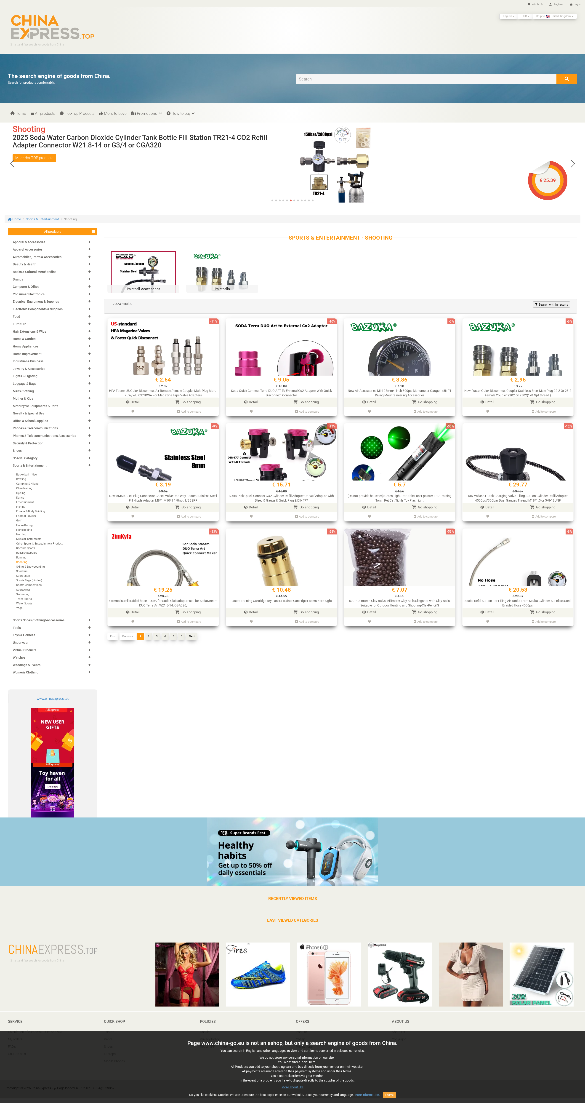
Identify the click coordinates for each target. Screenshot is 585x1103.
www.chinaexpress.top (53, 698)
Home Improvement (27, 354)
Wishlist (536, 4)
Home (20, 113)
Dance (20, 497)
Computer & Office (26, 286)
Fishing (20, 506)
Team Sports (24, 599)
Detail (135, 402)
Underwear (21, 642)
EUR (524, 16)
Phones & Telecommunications (35, 428)
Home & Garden (24, 339)
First (113, 636)
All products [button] (52, 231)
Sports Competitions (29, 585)
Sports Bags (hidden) (29, 580)
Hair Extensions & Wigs (29, 331)
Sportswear (23, 589)
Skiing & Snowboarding (30, 566)
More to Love (115, 113)
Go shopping (191, 402)
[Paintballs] (222, 283)
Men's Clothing (23, 391)
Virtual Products (24, 650)
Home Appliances (25, 346)
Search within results (553, 304)
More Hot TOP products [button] (34, 158)
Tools (17, 628)
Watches (19, 657)
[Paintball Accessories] (143, 283)
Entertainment (25, 502)
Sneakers (21, 571)
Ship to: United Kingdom (554, 16)
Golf (18, 520)
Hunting (21, 534)
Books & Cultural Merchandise (34, 272)
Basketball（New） (28, 474)
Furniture (19, 324)
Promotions (147, 113)
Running (21, 557)
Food (16, 316)
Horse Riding (24, 529)
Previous (127, 636)
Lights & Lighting (25, 376)
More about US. (292, 1087)
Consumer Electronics (29, 294)
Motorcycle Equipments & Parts (35, 406)
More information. (367, 1095)
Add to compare (191, 411)
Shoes (17, 450)
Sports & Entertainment (42, 219)
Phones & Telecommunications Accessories (44, 436)
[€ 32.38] (354, 163)
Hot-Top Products (79, 113)
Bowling (21, 479)
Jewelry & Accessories (29, 369)
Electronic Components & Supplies (38, 309)
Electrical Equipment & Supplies (36, 301)
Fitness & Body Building (30, 511)
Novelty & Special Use (28, 413)
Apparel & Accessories (29, 242)
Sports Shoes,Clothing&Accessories (38, 620)
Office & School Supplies (30, 421)
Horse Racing (24, 525)
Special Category (25, 458)
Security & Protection (28, 443)
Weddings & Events (26, 665)
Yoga (19, 608)
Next (192, 636)
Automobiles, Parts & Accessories (37, 257)
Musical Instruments (28, 539)
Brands (18, 279)
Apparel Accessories (28, 249)
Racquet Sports (25, 548)
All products (44, 113)
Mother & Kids (23, 398)
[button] (573, 164)
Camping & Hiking (27, 483)
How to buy (180, 113)
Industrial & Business (28, 361)
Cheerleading (24, 488)
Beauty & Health (24, 264)
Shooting (21, 562)
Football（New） (26, 516)
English (508, 16)
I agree (389, 1095)
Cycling (20, 493)
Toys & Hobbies (24, 635)
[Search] (566, 79)
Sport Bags (23, 575)
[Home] (52, 27)
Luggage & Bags (24, 383)
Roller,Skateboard (26, 552)
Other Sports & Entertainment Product (39, 543)
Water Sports (24, 603)
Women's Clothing (25, 672)
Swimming (22, 594)
